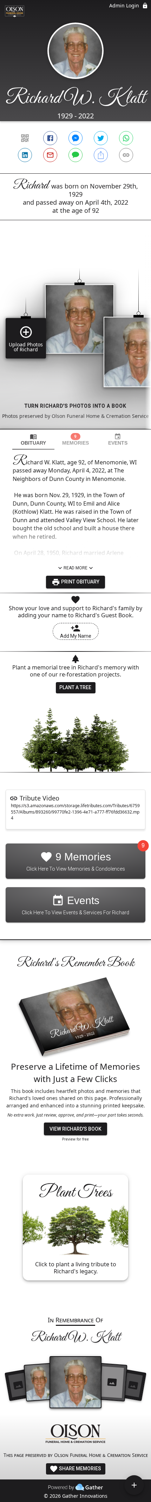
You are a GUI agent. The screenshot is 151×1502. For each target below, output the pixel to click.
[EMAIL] (50, 155)
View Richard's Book (75, 1129)
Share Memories (79, 1468)
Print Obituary (79, 582)
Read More (75, 567)
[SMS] (75, 155)
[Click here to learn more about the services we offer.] (75, 1434)
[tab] (33, 439)
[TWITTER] (101, 138)
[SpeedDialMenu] (134, 1485)
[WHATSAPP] (126, 138)
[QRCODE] (25, 138)
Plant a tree (75, 687)
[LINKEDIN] (25, 155)
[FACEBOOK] (50, 138)
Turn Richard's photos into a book (75, 406)
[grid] (75, 336)
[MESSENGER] (75, 138)
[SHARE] (101, 155)
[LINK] (126, 155)
